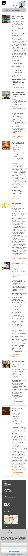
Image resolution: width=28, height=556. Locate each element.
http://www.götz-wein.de (19, 258)
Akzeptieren (14, 544)
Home (6, 10)
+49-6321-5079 (8, 490)
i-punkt (7, 492)
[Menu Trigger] (4, 3)
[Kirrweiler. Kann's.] (19, 4)
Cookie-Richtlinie (7, 554)
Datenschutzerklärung (15, 554)
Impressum (21, 554)
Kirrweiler (8, 494)
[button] (26, 531)
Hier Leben (11, 10)
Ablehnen (14, 548)
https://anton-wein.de (18, 87)
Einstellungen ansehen (14, 551)
